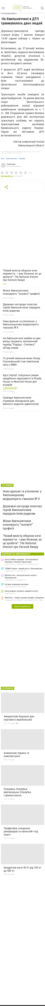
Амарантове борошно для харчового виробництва (19, 718)
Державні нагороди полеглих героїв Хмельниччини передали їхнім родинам (21, 307)
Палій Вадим (11, 164)
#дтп (3, 159)
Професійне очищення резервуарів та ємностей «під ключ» (21, 831)
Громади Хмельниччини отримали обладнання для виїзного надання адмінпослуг (21, 401)
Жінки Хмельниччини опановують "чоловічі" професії (21, 292)
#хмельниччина (11, 159)
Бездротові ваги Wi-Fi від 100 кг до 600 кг (22, 869)
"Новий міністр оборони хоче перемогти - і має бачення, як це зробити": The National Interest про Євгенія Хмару (22, 275)
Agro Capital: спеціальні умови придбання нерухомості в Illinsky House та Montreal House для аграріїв (22, 380)
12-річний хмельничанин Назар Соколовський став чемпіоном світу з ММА (21, 361)
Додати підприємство (22, 606)
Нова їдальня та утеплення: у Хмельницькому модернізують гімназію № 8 (21, 324)
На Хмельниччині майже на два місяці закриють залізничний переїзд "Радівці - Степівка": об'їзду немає (21, 343)
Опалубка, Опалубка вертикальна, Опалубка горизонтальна (17, 792)
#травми (22, 159)
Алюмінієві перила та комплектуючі (16, 754)
